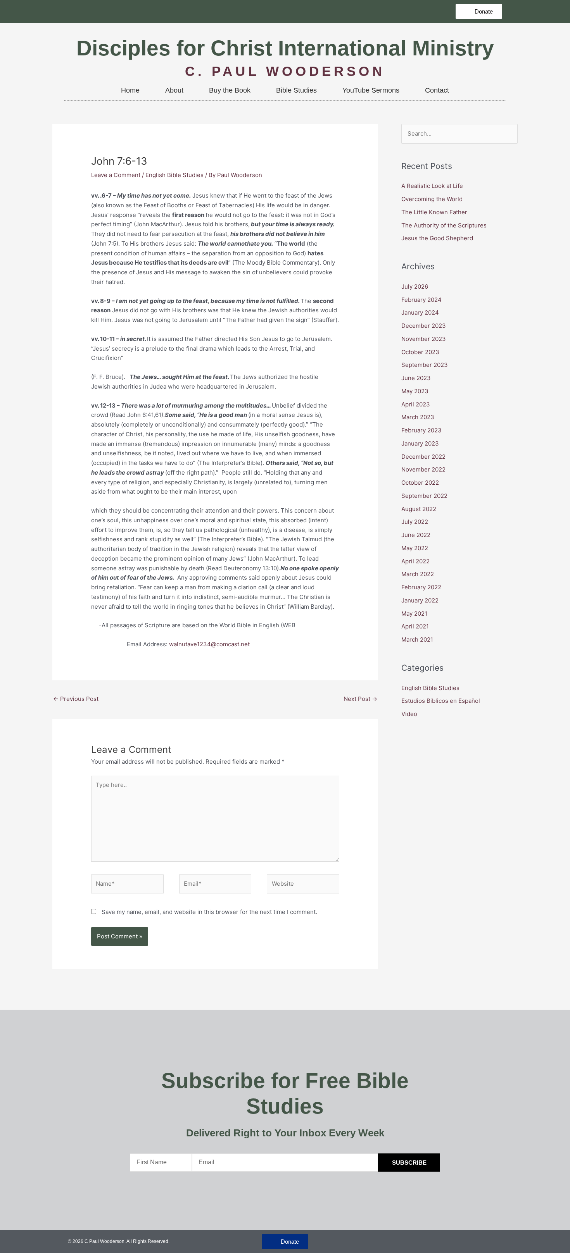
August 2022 (418, 509)
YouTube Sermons (370, 90)
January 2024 (420, 312)
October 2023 (420, 352)
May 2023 (414, 391)
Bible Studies (296, 90)
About (174, 90)
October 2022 (420, 482)
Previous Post (75, 698)
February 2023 (421, 430)
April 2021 (415, 626)
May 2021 (414, 613)
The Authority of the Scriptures (444, 225)
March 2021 (417, 639)
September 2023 (424, 364)
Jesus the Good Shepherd (437, 238)
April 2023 (415, 404)
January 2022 (420, 600)
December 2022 (423, 456)
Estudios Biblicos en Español (440, 700)
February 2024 (421, 299)
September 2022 (424, 495)
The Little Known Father (434, 212)
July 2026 (414, 286)
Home (130, 90)
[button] (479, 11)
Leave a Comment (115, 175)
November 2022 (423, 469)
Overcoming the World (432, 199)
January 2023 (420, 443)
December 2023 (423, 325)
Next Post (360, 698)
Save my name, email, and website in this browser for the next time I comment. (209, 912)
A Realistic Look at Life (433, 185)
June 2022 (415, 535)
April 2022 (415, 561)
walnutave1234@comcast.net (209, 644)
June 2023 (416, 378)
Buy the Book (229, 90)
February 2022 (421, 587)
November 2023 (423, 339)
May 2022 (414, 548)
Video (409, 714)
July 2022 (414, 521)
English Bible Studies (174, 175)
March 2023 (417, 417)
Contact (437, 90)
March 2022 (417, 574)
